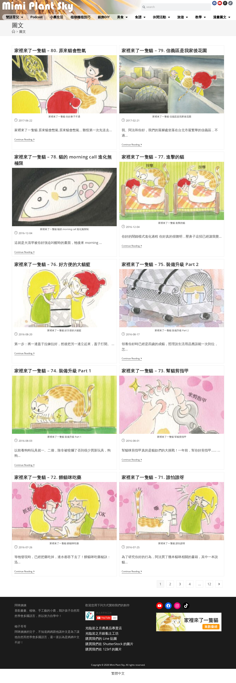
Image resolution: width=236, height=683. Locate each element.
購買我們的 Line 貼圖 (101, 638)
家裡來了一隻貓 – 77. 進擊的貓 (153, 157)
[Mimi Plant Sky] (38, 6)
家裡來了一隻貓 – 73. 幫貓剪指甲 (155, 371)
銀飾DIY (104, 17)
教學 (198, 17)
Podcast (36, 17)
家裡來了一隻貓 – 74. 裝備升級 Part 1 (52, 371)
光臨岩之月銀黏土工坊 (102, 633)
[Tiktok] (230, 3)
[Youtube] (220, 3)
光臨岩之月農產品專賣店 (103, 628)
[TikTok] (186, 605)
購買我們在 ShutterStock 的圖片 (109, 644)
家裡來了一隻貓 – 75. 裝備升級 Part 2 (160, 264)
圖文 (22, 31)
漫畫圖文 (219, 17)
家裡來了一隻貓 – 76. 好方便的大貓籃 (52, 264)
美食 (120, 17)
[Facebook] (214, 3)
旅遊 (180, 17)
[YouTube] (159, 605)
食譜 (138, 17)
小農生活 (56, 17)
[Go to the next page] (219, 584)
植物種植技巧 (81, 17)
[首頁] (13, 31)
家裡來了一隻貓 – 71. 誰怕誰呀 (153, 477)
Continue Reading (24, 139)
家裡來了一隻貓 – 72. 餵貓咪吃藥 (47, 477)
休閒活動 (159, 17)
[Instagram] (225, 3)
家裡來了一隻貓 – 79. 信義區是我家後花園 (164, 50)
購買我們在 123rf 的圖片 (103, 649)
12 (209, 584)
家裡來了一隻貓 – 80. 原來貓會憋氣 (50, 50)
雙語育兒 (12, 17)
